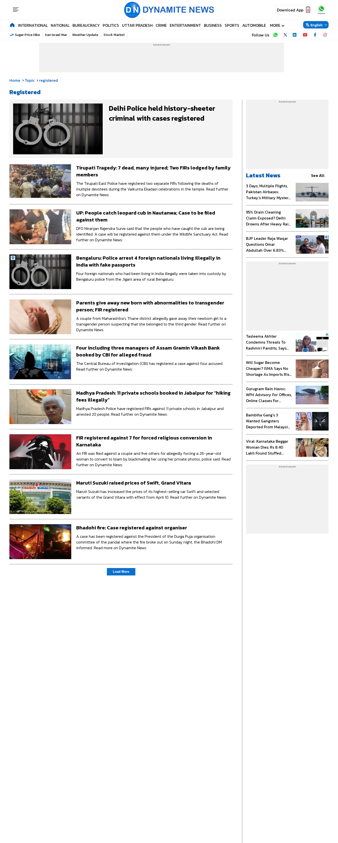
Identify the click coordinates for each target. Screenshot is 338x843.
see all (318, 175)
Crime (161, 25)
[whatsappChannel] (321, 9)
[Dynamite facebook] (315, 35)
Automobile (254, 25)
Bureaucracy (86, 25)
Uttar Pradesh (137, 25)
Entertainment (185, 25)
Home (14, 80)
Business (213, 25)
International (33, 25)
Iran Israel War (56, 34)
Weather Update (85, 34)
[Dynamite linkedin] (295, 35)
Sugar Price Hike (27, 34)
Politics (111, 25)
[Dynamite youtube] (305, 35)
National (60, 25)
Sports (232, 25)
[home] (12, 24)
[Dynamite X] (285, 35)
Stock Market (114, 34)
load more (121, 571)
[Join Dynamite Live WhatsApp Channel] (275, 35)
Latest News (263, 175)
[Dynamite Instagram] (325, 35)
